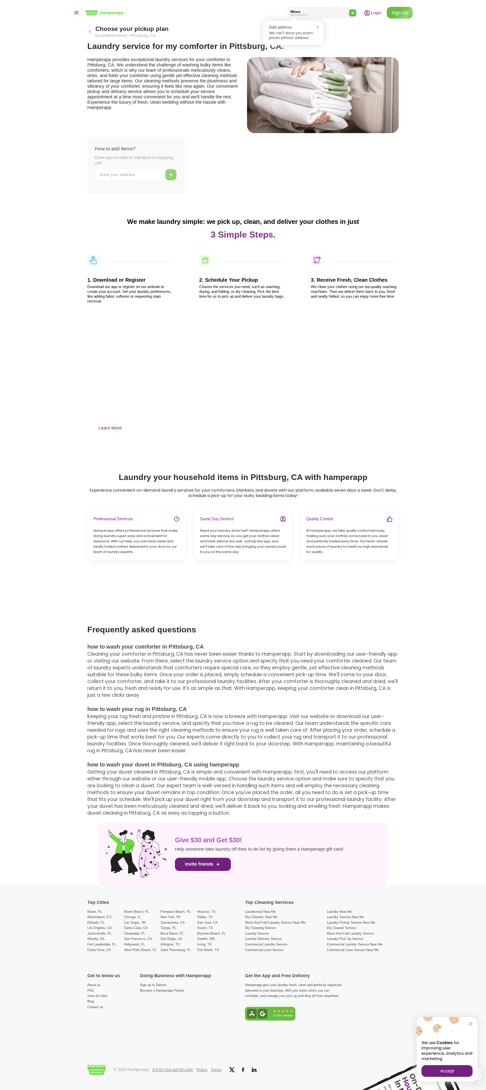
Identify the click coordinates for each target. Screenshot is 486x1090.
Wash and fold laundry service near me (275, 922)
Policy (201, 1069)
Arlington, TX (170, 944)
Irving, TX (204, 944)
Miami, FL (94, 912)
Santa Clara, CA (136, 928)
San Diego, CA (171, 939)
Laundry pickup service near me (351, 922)
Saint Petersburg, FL (175, 950)
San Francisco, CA (138, 939)
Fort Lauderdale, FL (101, 944)
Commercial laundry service (266, 944)
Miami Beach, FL (136, 912)
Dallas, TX (205, 917)
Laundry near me (339, 912)
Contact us (95, 1007)
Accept (447, 1071)
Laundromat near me (260, 912)
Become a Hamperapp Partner (162, 990)
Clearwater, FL (134, 933)
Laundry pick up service (345, 939)
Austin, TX (205, 928)
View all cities (97, 996)
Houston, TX (206, 912)
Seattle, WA (206, 939)
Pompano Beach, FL (175, 912)
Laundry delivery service (263, 939)
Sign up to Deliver (153, 985)
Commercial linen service (264, 950)
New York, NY (170, 917)
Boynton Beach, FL (211, 933)
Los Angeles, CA (99, 928)
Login (375, 12)
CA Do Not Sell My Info (172, 1069)
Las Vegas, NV (135, 922)
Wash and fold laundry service (350, 933)
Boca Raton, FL (172, 933)
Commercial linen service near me (353, 950)
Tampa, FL (168, 928)
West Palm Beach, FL (140, 950)
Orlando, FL (96, 922)
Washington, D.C (99, 917)
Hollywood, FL (134, 944)
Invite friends (200, 864)
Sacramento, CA (172, 922)
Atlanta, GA (96, 939)
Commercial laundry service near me (354, 944)
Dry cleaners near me (261, 917)
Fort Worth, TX (208, 950)
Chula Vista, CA (99, 950)
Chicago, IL (132, 917)
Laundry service (257, 933)
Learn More (110, 428)
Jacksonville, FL (99, 933)
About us (93, 985)
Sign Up (400, 12)
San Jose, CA (207, 922)
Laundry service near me (345, 917)
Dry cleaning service (260, 928)
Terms (216, 1069)
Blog (90, 1001)
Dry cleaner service (341, 928)
